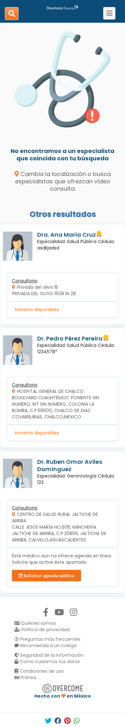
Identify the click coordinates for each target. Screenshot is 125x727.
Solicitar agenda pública (48, 575)
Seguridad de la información (51, 655)
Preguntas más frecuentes (49, 639)
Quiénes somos (38, 623)
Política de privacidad (45, 629)
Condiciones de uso (41, 671)
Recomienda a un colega (48, 645)
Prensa (28, 677)
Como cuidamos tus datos (49, 661)
